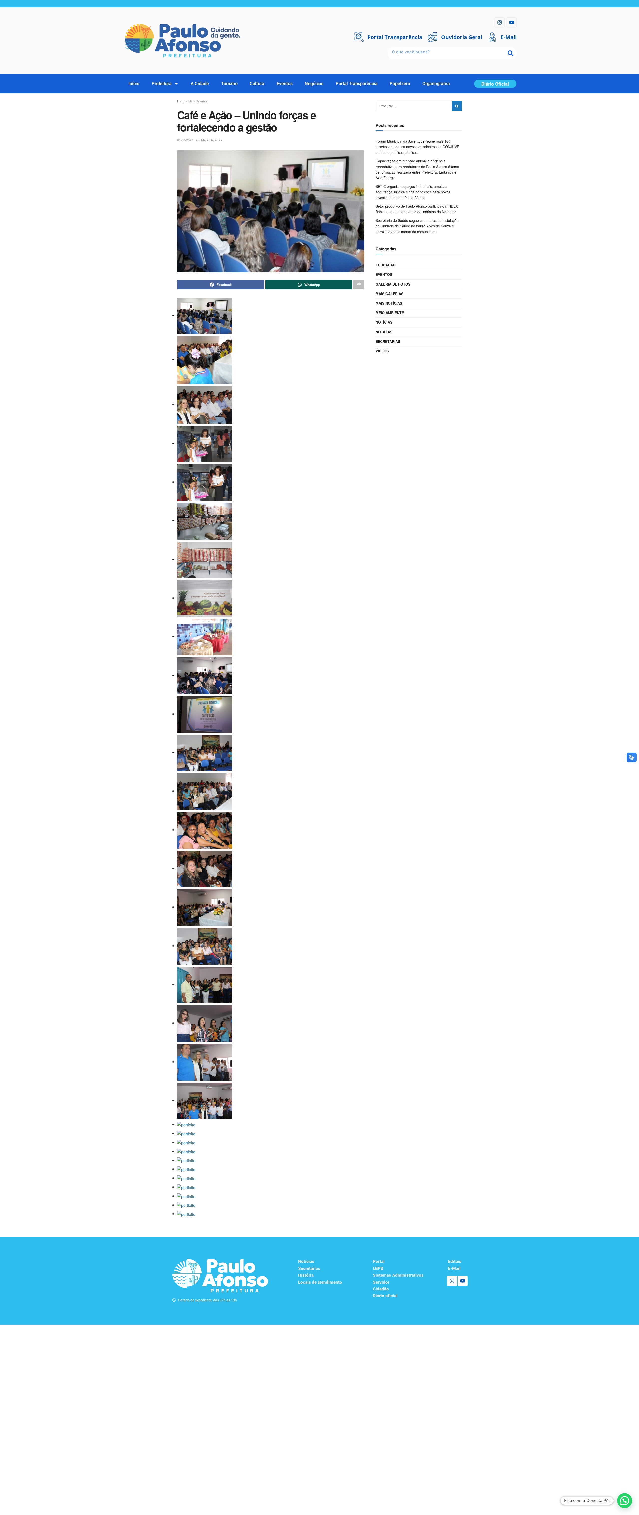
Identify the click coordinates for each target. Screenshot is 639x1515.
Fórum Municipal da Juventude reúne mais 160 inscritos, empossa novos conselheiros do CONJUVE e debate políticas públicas (417, 147)
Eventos (285, 83)
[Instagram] (500, 22)
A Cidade (200, 83)
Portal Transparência (357, 83)
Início (133, 83)
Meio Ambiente (390, 312)
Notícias (384, 322)
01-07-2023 (185, 140)
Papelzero (400, 83)
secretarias (388, 341)
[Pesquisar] (510, 53)
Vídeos (382, 350)
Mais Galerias (197, 101)
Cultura (257, 83)
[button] (624, 1500)
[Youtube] (512, 22)
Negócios (314, 83)
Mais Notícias (389, 303)
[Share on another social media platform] (358, 284)
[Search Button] (457, 106)
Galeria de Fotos (393, 284)
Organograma (436, 83)
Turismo (229, 83)
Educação (386, 264)
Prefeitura (162, 83)
